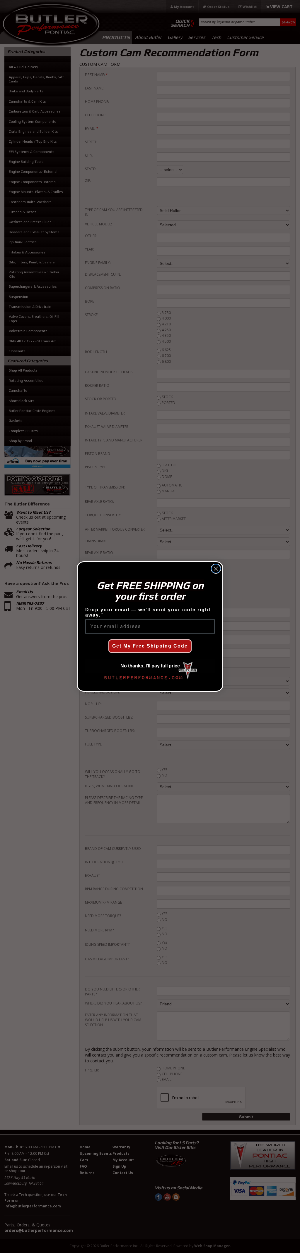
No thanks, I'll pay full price (150, 665)
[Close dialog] (216, 568)
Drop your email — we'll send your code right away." (148, 612)
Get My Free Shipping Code (150, 645)
